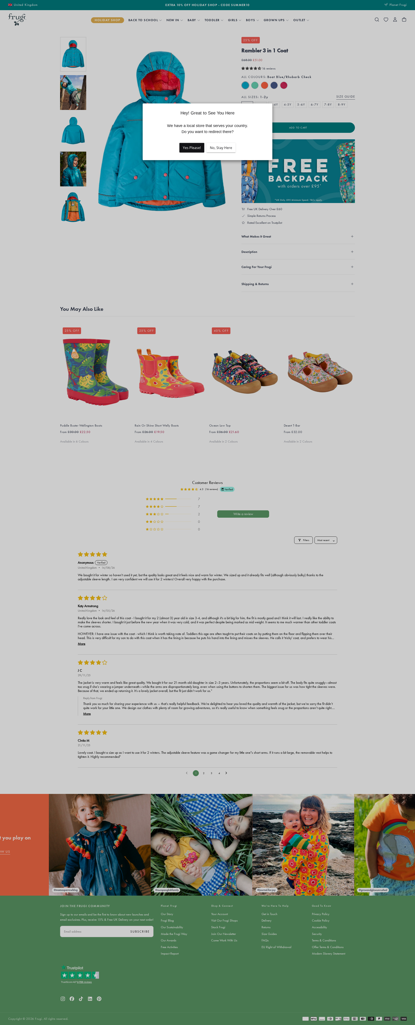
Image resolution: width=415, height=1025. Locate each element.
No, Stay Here (221, 147)
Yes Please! (192, 147)
